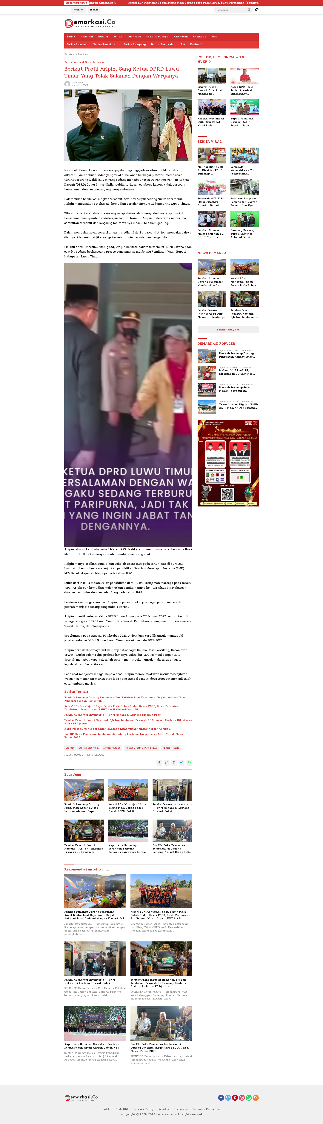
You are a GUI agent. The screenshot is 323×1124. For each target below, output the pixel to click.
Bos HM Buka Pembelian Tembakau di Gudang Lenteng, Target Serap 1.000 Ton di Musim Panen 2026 (124, 735)
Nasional (78, 62)
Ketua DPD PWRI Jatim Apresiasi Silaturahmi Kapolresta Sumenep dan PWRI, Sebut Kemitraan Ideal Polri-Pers (244, 90)
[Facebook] (221, 1098)
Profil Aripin (170, 747)
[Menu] (66, 10)
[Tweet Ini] (167, 763)
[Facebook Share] (159, 763)
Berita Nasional (191, 44)
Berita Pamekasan (105, 44)
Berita (71, 36)
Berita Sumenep (77, 44)
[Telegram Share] (181, 763)
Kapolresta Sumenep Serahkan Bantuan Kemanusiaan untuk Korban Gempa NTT (119, 728)
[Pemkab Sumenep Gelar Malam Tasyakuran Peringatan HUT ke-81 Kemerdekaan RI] (207, 390)
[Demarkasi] (90, 23)
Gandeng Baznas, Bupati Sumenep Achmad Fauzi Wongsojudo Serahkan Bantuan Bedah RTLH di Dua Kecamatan (243, 234)
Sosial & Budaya (157, 36)
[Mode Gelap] (257, 10)
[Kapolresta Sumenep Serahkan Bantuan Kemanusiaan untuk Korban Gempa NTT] (128, 831)
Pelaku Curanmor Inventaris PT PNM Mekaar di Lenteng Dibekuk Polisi (113, 714)
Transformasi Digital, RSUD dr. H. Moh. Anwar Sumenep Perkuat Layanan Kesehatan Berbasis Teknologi (238, 406)
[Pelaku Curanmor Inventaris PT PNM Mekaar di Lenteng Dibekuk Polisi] (172, 790)
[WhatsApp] (249, 1098)
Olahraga (134, 36)
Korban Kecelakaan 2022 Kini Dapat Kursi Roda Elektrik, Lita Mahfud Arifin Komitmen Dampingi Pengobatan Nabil (211, 122)
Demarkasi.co (112, 747)
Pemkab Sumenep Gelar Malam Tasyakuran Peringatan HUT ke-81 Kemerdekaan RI (235, 389)
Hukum (103, 36)
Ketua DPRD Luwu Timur (141, 747)
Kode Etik (122, 1109)
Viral (214, 36)
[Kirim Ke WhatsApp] (189, 763)
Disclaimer (180, 1109)
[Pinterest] (235, 1098)
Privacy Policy (143, 1109)
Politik (118, 36)
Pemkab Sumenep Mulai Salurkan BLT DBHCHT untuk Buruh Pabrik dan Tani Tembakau (211, 234)
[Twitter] (228, 1098)
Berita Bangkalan (163, 44)
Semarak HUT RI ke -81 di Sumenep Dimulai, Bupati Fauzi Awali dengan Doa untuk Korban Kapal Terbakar (211, 202)
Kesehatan (181, 36)
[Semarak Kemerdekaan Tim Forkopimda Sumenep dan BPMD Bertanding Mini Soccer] (244, 155)
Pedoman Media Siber (207, 1109)
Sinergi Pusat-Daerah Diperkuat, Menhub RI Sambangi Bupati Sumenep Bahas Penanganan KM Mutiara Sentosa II (210, 90)
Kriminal (86, 36)
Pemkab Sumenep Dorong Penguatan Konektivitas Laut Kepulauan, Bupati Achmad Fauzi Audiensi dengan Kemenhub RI (125, 699)
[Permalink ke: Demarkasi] (67, 83)
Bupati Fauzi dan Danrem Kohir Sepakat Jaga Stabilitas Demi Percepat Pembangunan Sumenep (242, 122)
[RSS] (256, 1098)
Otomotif (199, 36)
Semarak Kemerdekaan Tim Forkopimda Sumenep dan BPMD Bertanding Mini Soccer (243, 170)
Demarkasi (78, 82)
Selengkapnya (227, 329)
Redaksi (78, 9)
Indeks (94, 9)
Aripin (70, 747)
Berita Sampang (135, 44)
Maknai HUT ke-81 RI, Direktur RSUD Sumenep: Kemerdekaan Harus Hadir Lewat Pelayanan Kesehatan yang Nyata (211, 170)
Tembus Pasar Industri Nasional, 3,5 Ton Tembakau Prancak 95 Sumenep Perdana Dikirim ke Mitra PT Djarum (128, 722)
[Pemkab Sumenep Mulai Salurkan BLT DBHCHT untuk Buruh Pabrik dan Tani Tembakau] (212, 219)
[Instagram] (242, 1098)
